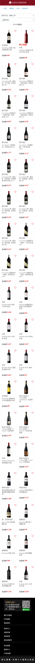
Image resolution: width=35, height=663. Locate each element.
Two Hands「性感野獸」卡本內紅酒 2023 (26, 147)
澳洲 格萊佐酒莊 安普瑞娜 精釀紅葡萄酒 (8, 492)
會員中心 (7, 628)
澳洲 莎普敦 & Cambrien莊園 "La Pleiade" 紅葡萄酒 (8, 429)
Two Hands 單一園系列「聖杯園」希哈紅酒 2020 (9, 210)
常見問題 (7, 645)
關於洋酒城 (8, 615)
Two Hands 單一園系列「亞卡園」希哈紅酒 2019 (9, 83)
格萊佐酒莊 (6, 487)
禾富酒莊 (5, 45)
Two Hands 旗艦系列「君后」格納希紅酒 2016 (26, 274)
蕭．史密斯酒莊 (7, 519)
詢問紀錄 (7, 636)
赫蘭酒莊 (22, 519)
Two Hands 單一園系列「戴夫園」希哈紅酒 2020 (9, 242)
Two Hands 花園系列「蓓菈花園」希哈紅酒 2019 (26, 83)
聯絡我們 (7, 623)
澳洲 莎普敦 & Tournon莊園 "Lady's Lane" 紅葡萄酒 (26, 460)
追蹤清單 (7, 632)
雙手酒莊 (5, 78)
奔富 (20, 47)
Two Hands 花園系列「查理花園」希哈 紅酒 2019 (9, 115)
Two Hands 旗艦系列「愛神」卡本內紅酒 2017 (26, 242)
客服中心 (7, 649)
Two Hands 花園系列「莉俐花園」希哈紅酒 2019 (26, 115)
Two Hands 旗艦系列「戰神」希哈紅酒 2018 (9, 274)
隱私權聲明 (8, 640)
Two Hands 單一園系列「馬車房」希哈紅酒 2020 (26, 210)
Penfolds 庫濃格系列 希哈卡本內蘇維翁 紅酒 (26, 306)
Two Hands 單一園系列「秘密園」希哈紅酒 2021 (26, 179)
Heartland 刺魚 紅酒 (8, 553)
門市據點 (7, 619)
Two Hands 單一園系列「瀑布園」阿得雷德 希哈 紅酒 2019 (9, 179)
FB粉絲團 (7, 653)
